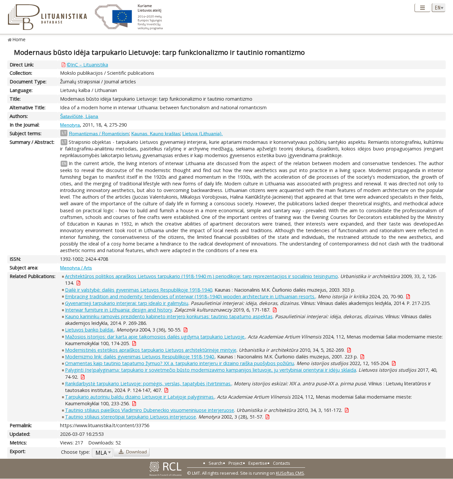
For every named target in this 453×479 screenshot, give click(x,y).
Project (235, 463)
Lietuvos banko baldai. (89, 330)
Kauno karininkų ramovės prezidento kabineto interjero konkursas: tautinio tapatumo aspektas (169, 316)
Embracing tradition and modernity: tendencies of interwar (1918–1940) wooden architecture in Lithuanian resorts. (190, 296)
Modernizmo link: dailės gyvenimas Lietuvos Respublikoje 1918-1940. (140, 356)
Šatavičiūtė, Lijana (79, 116)
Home (19, 39)
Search (216, 463)
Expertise (257, 463)
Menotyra (70, 125)
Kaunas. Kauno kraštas (155, 133)
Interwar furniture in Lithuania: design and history (118, 310)
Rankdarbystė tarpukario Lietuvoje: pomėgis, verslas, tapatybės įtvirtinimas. (148, 383)
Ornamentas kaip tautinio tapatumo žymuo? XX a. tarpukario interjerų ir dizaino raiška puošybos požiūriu (179, 363)
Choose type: (75, 452)
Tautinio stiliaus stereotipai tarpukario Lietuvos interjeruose (130, 417)
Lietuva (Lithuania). (202, 133)
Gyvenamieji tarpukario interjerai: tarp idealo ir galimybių (126, 303)
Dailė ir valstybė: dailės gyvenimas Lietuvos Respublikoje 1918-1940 (138, 290)
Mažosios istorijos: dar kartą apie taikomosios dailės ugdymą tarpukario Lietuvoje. (155, 337)
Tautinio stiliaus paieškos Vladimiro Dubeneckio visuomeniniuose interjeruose (149, 410)
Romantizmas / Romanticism (99, 133)
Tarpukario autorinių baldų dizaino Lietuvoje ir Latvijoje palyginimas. (140, 397)
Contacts (281, 463)
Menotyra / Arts (76, 267)
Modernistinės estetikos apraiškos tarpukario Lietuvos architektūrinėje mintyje (150, 350)
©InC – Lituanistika (87, 64)
